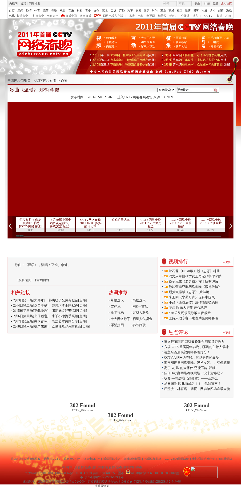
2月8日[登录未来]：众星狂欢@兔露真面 (197, 64)
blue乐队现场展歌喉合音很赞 (189, 313)
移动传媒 (216, 46)
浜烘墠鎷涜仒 (111, 458)
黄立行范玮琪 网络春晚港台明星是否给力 (194, 342)
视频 (23, 3)
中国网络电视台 (19, 80)
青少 (88, 10)
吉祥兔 (115, 306)
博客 (196, 10)
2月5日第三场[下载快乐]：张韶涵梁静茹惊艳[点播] (50, 310)
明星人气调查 (142, 319)
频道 (219, 15)
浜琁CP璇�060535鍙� (108, 473)
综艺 (45, 10)
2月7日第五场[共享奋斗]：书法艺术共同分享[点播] (50, 321)
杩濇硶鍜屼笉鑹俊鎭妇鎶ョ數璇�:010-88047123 (58, 473)
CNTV (168, 97)
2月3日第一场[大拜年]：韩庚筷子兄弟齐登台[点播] (50, 300)
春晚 (54, 10)
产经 (122, 10)
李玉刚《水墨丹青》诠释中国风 (191, 297)
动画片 (173, 15)
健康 (146, 10)
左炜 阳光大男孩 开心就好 (187, 307)
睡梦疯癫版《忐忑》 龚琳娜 (188, 292)
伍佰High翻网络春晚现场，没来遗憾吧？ (193, 373)
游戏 (229, 10)
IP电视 (215, 42)
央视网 (13, 3)
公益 (113, 10)
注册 (207, 3)
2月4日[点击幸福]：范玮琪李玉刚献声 (124, 60)
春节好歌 (139, 325)
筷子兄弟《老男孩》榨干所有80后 (193, 281)
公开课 (185, 15)
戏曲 (62, 10)
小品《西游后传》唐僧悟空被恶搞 (193, 302)
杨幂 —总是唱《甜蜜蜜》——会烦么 (191, 378)
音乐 (71, 10)
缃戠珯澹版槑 (132, 458)
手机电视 (216, 38)
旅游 (138, 10)
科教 (79, 10)
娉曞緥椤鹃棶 (152, 458)
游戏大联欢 (148, 46)
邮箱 (221, 10)
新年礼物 (181, 46)
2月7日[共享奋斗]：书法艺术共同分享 (195, 60)
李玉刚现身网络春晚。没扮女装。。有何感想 (197, 363)
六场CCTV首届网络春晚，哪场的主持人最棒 (196, 347)
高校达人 (111, 46)
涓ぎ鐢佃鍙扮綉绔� (25, 458)
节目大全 (52, 15)
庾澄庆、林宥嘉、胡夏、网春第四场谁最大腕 (197, 389)
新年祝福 (181, 42)
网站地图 (34, 3)
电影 (140, 15)
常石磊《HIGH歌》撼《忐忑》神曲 (194, 271)
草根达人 (111, 42)
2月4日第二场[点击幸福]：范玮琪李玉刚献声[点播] (50, 305)
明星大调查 (148, 42)
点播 (64, 80)
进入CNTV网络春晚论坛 (135, 97)
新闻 (20, 10)
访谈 (212, 10)
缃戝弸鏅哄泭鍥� (203, 458)
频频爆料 (111, 38)
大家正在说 (148, 38)
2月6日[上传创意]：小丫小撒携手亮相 (195, 55)
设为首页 (226, 3)
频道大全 (22, 15)
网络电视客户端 (113, 15)
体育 (37, 10)
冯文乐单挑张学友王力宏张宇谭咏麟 (194, 276)
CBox (225, 38)
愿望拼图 (181, 38)
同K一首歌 (140, 306)
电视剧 (150, 15)
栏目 (228, 15)
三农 (163, 10)
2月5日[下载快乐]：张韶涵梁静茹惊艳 (124, 64)
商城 (171, 10)
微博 (188, 10)
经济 (29, 10)
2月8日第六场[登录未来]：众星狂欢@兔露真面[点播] (51, 326)
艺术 (105, 10)
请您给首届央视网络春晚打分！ (187, 352)
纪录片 (162, 15)
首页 (12, 10)
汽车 (130, 10)
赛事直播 (85, 15)
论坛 (204, 10)
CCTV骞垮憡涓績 (177, 458)
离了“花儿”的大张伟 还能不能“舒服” (190, 368)
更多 (228, 262)
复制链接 (24, 280)
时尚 (155, 10)
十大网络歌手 (120, 319)
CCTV (208, 15)
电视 (12, 15)
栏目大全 (38, 15)
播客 (195, 15)
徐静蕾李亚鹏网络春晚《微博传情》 (194, 287)
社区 (179, 10)
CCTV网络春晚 (45, 80)
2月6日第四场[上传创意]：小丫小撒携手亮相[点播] (50, 316)
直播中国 (71, 15)
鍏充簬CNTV (72, 458)
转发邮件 (42, 280)
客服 (215, 3)
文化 (96, 10)
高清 (132, 15)
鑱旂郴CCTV (52, 458)
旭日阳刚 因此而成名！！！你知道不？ (192, 383)
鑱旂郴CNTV (92, 458)
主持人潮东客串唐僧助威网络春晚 (193, 318)
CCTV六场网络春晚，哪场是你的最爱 (191, 357)
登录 (197, 3)
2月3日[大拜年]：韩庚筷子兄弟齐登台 (124, 55)
